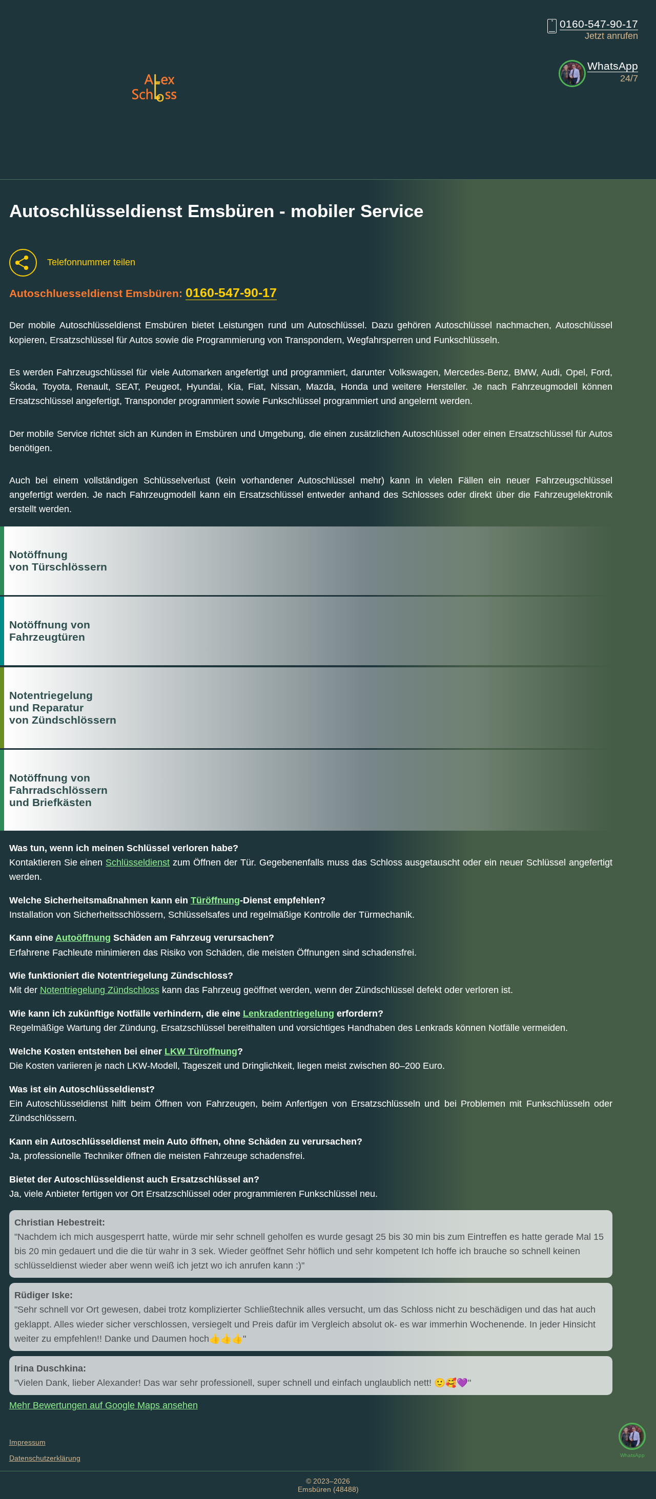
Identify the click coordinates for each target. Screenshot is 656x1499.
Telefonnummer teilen (91, 262)
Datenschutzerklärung (44, 1458)
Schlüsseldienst (138, 862)
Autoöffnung (83, 938)
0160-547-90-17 (599, 24)
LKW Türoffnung (201, 1051)
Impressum (27, 1442)
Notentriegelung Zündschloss (99, 990)
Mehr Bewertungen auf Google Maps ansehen (103, 1405)
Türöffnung (215, 900)
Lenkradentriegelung (288, 1013)
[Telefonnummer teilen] (23, 263)
